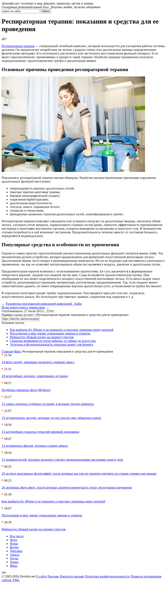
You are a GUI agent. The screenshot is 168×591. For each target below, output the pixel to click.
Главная (7, 351)
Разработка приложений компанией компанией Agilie (44, 303)
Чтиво (14, 562)
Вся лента (17, 536)
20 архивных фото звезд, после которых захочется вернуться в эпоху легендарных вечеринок (67, 487)
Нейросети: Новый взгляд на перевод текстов (42, 337)
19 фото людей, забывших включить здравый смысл (38, 362)
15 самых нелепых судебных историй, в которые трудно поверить (48, 404)
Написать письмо (72, 576)
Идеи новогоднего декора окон (23, 307)
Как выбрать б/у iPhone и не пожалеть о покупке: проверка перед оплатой (62, 329)
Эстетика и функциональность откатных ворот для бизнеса (51, 344)
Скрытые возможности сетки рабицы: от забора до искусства (53, 341)
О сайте (41, 576)
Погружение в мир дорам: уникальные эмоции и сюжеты (50, 333)
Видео (14, 547)
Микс (17, 351)
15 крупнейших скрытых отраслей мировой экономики (40, 431)
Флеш (14, 543)
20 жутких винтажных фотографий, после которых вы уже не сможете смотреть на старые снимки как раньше (79, 473)
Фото (13, 540)
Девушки (16, 551)
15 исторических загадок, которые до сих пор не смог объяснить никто (51, 418)
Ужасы (14, 554)
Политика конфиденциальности (107, 576)
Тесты (14, 558)
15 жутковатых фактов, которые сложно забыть (35, 445)
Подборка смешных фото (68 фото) (26, 390)
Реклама (53, 576)
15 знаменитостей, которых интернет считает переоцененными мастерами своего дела (62, 459)
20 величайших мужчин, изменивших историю (35, 376)
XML (16, 580)
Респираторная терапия (18, 46)
